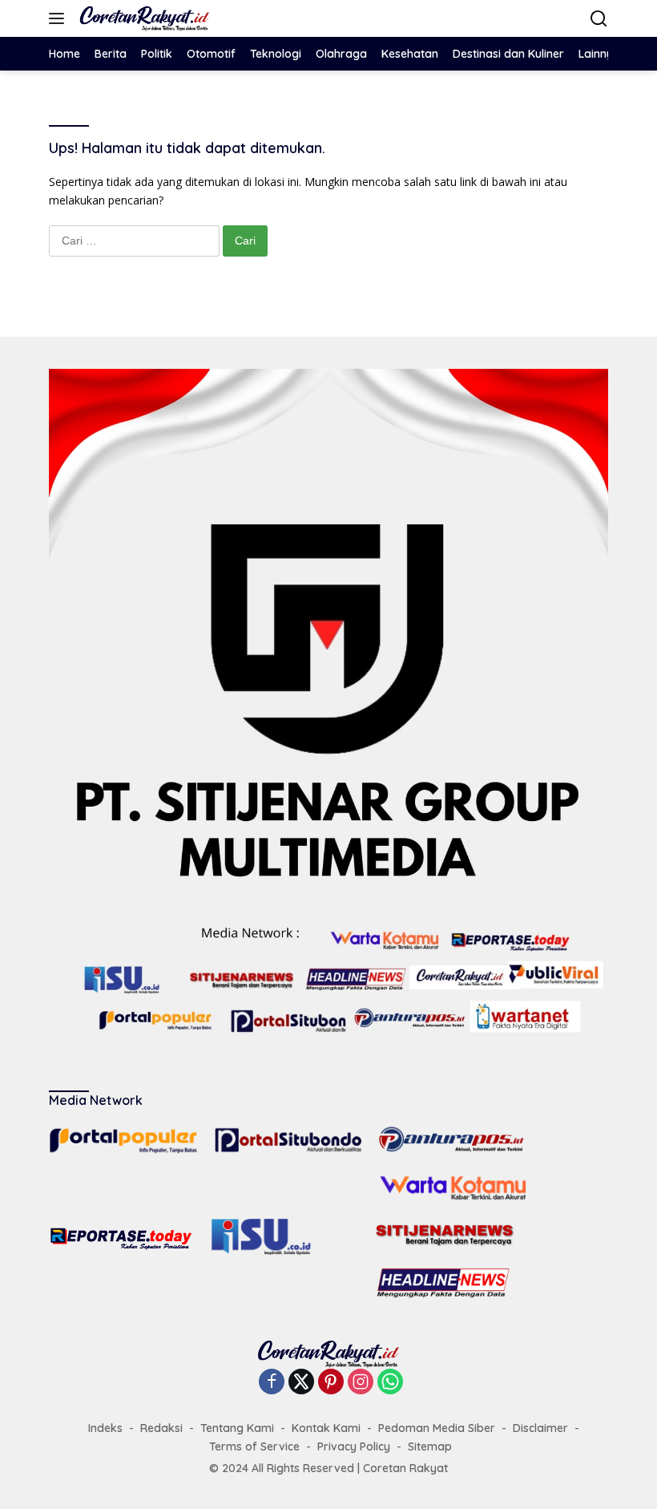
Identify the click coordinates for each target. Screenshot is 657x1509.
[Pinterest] (331, 1383)
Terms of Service (254, 1446)
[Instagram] (360, 1383)
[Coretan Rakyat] (143, 18)
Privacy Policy (353, 1446)
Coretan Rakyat (405, 1468)
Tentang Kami (237, 1428)
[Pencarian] (599, 19)
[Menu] (60, 18)
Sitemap (430, 1446)
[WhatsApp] (390, 1383)
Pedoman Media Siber (436, 1428)
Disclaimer (540, 1428)
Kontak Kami (326, 1428)
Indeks (105, 1428)
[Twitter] (301, 1383)
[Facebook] (271, 1383)
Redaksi (161, 1428)
